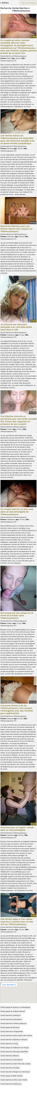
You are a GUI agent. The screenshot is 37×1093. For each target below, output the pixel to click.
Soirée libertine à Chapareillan (12, 1031)
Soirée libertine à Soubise (10, 1068)
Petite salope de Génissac (10, 1027)
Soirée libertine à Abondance (11, 1019)
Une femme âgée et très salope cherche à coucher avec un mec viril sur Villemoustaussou (17, 922)
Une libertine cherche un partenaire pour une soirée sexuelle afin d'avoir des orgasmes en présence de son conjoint (18, 420)
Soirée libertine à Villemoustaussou (14, 1023)
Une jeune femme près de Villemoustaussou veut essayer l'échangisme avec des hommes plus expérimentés (17, 709)
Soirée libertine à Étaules (10, 1056)
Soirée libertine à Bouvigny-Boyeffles (14, 1052)
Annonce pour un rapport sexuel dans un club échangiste (17, 828)
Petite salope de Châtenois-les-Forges (15, 1048)
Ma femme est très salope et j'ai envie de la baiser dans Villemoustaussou (17, 615)
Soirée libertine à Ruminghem (11, 1060)
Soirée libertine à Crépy (9, 1044)
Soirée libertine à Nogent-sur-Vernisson (15, 1072)
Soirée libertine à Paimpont (11, 1015)
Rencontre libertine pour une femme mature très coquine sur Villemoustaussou (16, 229)
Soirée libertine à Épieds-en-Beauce (14, 1040)
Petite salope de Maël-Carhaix (12, 1076)
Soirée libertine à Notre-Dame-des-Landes (16, 1035)
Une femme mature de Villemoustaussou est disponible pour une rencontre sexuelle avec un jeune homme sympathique (18, 139)
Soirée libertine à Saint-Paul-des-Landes (16, 1064)
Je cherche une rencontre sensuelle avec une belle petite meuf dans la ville (16, 327)
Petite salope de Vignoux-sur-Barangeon (15, 1007)
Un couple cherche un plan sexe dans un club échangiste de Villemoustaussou (17, 512)
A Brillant (4, 3)
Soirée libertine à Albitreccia (11, 1084)
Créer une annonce (28, 3)
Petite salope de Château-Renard (13, 1011)
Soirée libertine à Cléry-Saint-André (14, 1080)
